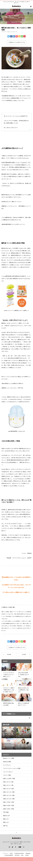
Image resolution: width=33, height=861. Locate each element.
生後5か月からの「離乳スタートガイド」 (13, 201)
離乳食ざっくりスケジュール (10, 206)
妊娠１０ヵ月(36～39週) (9, 778)
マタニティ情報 (7, 775)
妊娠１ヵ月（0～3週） (8, 781)
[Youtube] (19, 847)
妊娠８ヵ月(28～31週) (8, 805)
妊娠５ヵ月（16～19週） (9, 795)
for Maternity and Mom (19, 853)
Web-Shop (17, 855)
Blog (22, 855)
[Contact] (23, 847)
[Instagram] (9, 847)
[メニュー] (30, 6)
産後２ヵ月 (6, 822)
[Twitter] (12, 847)
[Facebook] (15, 847)
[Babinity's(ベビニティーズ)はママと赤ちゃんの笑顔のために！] (16, 838)
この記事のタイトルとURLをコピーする (16, 42)
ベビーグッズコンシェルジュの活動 (11, 768)
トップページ (5, 853)
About (11, 853)
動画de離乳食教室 (7, 224)
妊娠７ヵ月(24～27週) (8, 802)
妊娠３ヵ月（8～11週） (9, 788)
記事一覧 (15, 31)
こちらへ (16, 127)
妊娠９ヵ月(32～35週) (8, 808)
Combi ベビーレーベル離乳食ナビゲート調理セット (16, 310)
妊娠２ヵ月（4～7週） (8, 785)
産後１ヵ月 (6, 819)
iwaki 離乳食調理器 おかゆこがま (16, 431)
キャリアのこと (7, 765)
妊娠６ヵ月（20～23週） (9, 798)
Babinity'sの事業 (7, 761)
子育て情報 (6, 812)
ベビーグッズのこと (8, 771)
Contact (26, 855)
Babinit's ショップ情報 (8, 758)
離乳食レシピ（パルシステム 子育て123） (13, 388)
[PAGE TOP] (16, 832)
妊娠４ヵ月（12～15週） (9, 792)
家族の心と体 (10, 31)
